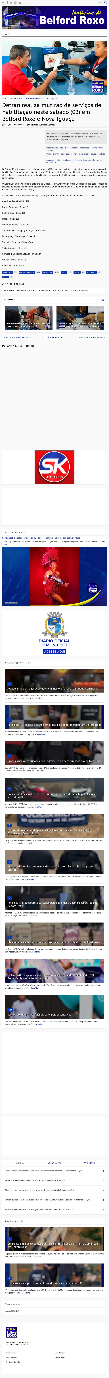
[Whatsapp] (15, 2)
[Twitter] (3, 2)
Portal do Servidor (13, 1362)
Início (4, 99)
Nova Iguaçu (52, 99)
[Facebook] (7, 2)
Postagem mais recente (17, 337)
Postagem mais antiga (92, 337)
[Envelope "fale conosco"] (20, 2)
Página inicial (55, 337)
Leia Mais (39, 698)
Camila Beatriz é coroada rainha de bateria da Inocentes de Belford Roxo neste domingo (41, 538)
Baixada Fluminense (34, 99)
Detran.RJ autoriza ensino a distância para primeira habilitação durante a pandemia (79, 325)
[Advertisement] (22, 146)
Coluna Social (59, 1357)
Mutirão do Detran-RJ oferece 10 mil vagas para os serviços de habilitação (28, 325)
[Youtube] (11, 2)
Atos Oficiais (59, 1353)
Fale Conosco (11, 1357)
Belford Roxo (16, 99)
